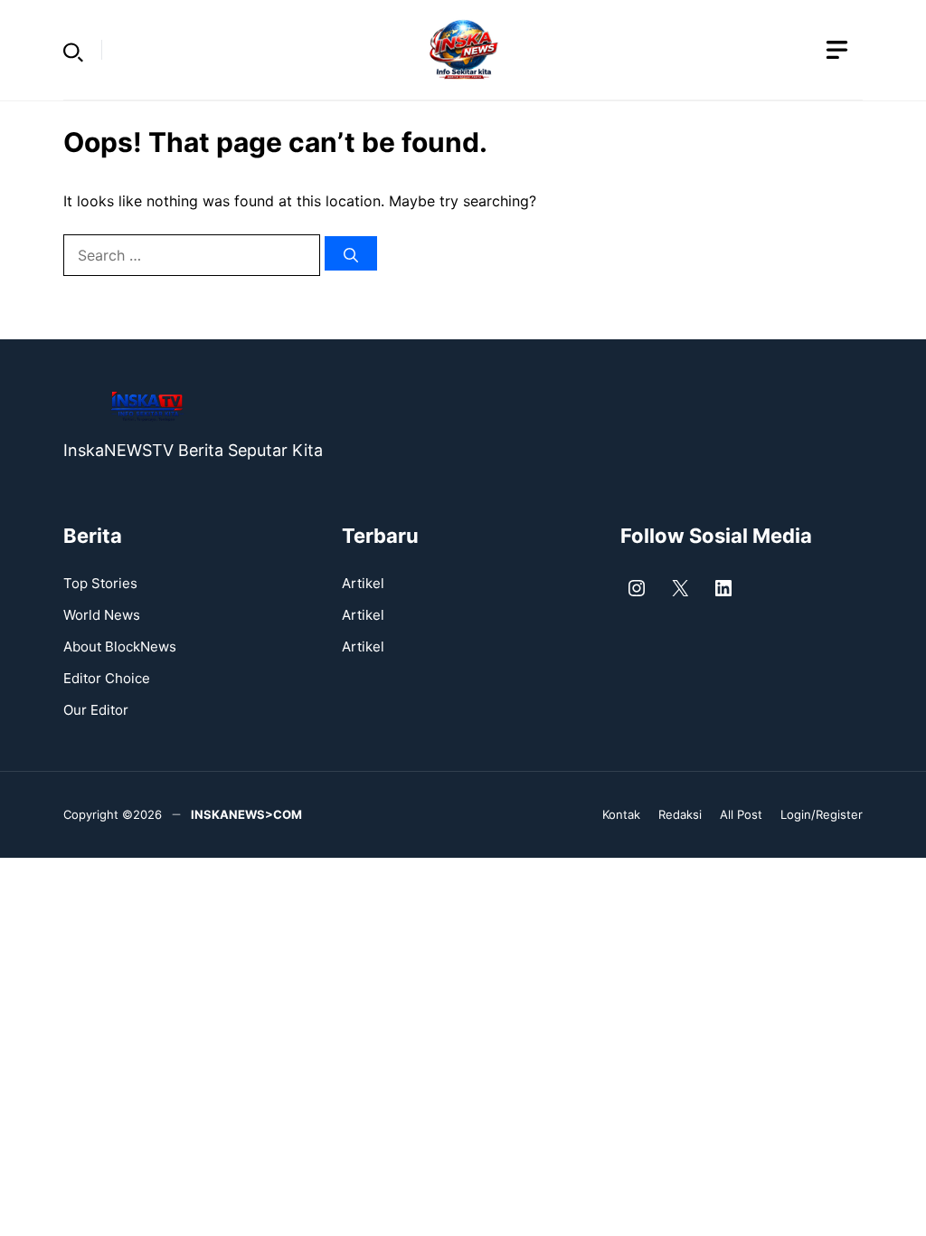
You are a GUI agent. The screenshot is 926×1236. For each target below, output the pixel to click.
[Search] (351, 253)
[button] (73, 50)
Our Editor (95, 709)
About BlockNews (119, 646)
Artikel (363, 583)
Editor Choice (106, 678)
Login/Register (821, 814)
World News (101, 614)
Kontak (621, 814)
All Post (741, 814)
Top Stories (100, 583)
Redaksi (680, 814)
